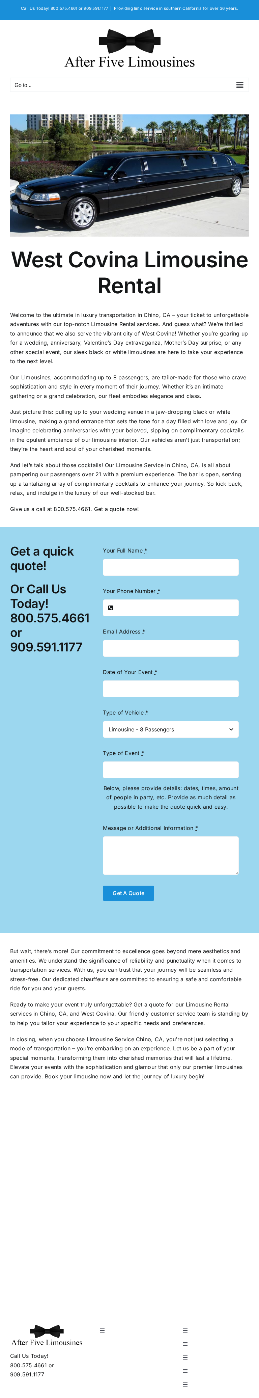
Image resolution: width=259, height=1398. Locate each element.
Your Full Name (125, 550)
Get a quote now (116, 509)
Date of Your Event (130, 672)
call (40, 509)
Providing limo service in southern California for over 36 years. (176, 8)
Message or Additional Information (150, 828)
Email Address (124, 631)
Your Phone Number (131, 591)
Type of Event (123, 753)
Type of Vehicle (125, 712)
